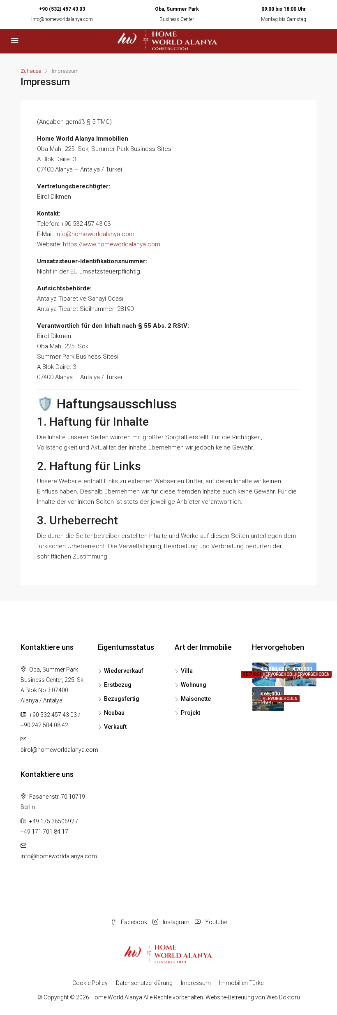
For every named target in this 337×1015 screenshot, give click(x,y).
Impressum (196, 983)
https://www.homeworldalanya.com (111, 244)
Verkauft (115, 726)
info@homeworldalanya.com (62, 19)
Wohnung (193, 684)
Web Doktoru (283, 997)
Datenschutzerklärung (144, 983)
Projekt (190, 712)
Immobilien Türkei (242, 983)
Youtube (215, 922)
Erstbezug (118, 684)
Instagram (176, 922)
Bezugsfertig (121, 698)
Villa (187, 670)
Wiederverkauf (123, 670)
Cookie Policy (90, 983)
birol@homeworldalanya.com (59, 749)
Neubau (114, 712)
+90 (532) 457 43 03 (62, 9)
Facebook (134, 922)
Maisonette (196, 698)
